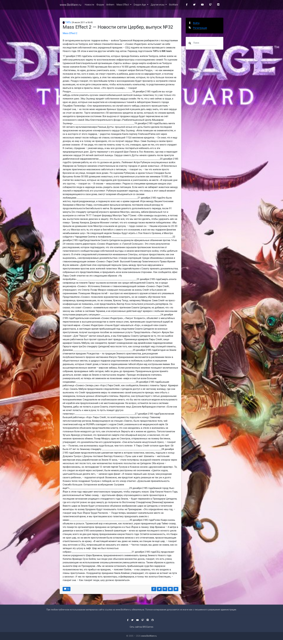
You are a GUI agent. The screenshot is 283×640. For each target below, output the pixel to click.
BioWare (173, 4)
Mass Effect (123, 4)
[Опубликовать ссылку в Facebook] (153, 589)
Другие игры (158, 4)
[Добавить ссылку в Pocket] (175, 589)
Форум (100, 4)
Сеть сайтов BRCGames (141, 627)
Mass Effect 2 (70, 33)
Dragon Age (140, 4)
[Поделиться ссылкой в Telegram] (170, 589)
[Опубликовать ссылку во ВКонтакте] (164, 589)
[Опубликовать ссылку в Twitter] (159, 589)
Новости (89, 4)
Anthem (110, 4)
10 (67, 589)
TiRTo (68, 22)
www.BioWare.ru (70, 4)
